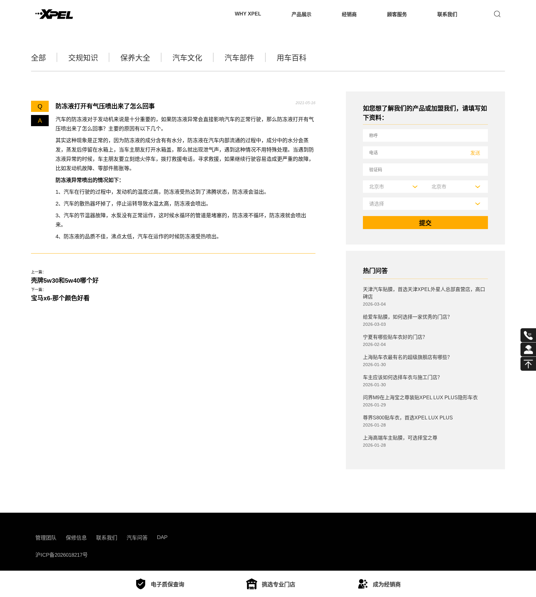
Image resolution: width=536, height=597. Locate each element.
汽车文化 (187, 58)
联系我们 (447, 14)
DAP (162, 537)
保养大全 (135, 58)
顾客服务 (397, 14)
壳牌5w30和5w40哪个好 (65, 280)
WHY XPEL (248, 13)
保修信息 (76, 538)
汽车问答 (137, 538)
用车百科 (291, 58)
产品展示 (301, 14)
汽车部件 (239, 58)
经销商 (349, 14)
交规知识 (83, 58)
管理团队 (45, 538)
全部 (38, 58)
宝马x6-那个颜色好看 (60, 298)
